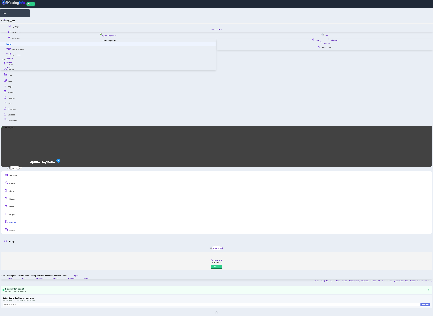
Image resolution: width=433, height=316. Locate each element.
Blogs (10, 87)
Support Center (416, 281)
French (8, 49)
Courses (11, 115)
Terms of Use (342, 281)
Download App (402, 281)
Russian (9, 67)
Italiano (9, 62)
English (9, 44)
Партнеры (365, 281)
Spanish (9, 53)
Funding (11, 98)
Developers (12, 120)
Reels (10, 81)
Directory (428, 281)
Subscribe (425, 304)
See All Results (216, 29)
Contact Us (387, 281)
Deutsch (9, 58)
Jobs (10, 103)
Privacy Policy (354, 281)
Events (11, 75)
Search (326, 43)
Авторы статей (216, 260)
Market (11, 92)
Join (217, 266)
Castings (12, 109)
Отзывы (317, 281)
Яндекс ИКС (376, 281)
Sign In (318, 40)
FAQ (323, 281)
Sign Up (334, 40)
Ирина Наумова (42, 162)
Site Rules (330, 281)
